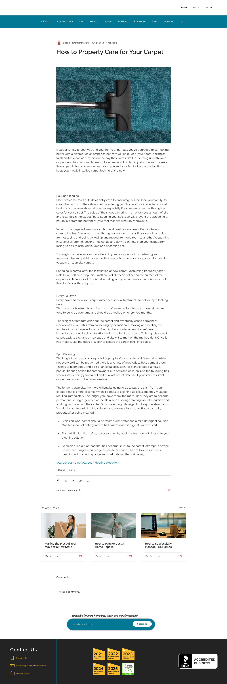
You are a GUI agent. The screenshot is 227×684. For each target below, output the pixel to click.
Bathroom (140, 21)
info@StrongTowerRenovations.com (31, 666)
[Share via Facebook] (57, 480)
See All (182, 507)
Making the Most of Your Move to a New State (60, 545)
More (167, 21)
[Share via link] (80, 480)
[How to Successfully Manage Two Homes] (163, 525)
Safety (108, 21)
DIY (81, 21)
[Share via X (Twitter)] (65, 480)
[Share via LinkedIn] (72, 480)
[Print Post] (88, 480)
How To (93, 21)
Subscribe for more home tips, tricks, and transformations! (105, 615)
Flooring (61, 470)
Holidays (123, 21)
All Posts (46, 21)
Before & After (65, 21)
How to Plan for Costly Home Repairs (109, 545)
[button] (182, 21)
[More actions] (169, 43)
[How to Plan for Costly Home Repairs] (113, 525)
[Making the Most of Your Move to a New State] (63, 525)
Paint (154, 21)
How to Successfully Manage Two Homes (158, 545)
